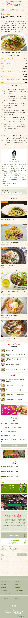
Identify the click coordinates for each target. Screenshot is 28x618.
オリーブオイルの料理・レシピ (10, 9)
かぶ (4, 192)
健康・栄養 (3, 587)
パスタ (9, 192)
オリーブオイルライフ (6, 8)
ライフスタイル (4, 590)
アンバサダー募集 (19, 593)
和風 (20, 192)
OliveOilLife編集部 (14, 535)
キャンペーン (18, 584)
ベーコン (15, 192)
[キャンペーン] (14, 454)
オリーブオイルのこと (5, 581)
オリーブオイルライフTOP (14, 578)
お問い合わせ (18, 598)
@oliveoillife (21, 554)
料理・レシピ (4, 584)
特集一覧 (17, 581)
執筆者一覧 (17, 587)
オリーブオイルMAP (5, 593)
